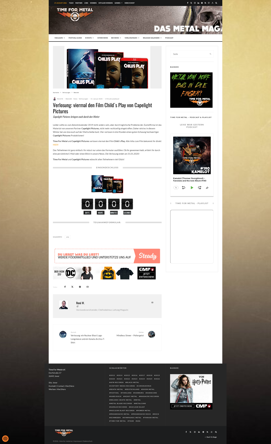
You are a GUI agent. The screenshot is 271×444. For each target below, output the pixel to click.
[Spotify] (202, 3)
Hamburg (139, 393)
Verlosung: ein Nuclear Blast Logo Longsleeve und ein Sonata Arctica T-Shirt (88, 337)
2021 (120, 379)
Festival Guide (75, 38)
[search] (211, 53)
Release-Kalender (151, 38)
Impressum (78, 441)
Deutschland (132, 389)
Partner (78, 3)
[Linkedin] (198, 3)
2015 (127, 375)
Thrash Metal (151, 417)
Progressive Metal (120, 414)
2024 (142, 379)
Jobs (86, 3)
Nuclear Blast (137, 407)
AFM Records (117, 382)
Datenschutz (87, 441)
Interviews (102, 38)
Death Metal (117, 389)
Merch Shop (130, 3)
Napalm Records (119, 407)
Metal (138, 400)
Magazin (59, 38)
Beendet (69, 99)
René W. (60, 99)
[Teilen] (65, 287)
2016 (135, 375)
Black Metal (133, 382)
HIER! (56, 144)
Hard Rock (116, 396)
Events (88, 38)
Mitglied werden (106, 3)
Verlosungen (131, 38)
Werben (93, 3)
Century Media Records (123, 386)
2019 (157, 375)
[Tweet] (72, 287)
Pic (68, 237)
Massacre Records (149, 396)
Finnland (127, 393)
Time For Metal (118, 421)
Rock (156, 414)
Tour (131, 421)
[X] (191, 3)
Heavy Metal (130, 396)
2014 (120, 375)
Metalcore (140, 403)
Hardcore (152, 393)
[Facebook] (187, 3)
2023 (135, 379)
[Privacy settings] (5, 438)
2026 (157, 379)
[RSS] (205, 3)
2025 (150, 379)
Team (71, 3)
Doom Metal (148, 389)
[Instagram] (195, 3)
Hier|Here (69, 386)
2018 (150, 375)
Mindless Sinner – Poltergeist (130, 334)
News (75, 99)
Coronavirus (144, 386)
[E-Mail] (88, 287)
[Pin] (80, 287)
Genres (117, 3)
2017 (142, 375)
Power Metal (144, 410)
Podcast (169, 38)
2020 (113, 379)
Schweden (116, 417)
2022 (127, 379)
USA (138, 421)
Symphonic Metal (132, 417)
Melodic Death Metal (121, 400)
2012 (113, 375)
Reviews (115, 38)
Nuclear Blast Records (123, 410)
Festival (115, 393)
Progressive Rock (142, 414)
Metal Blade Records (121, 403)
